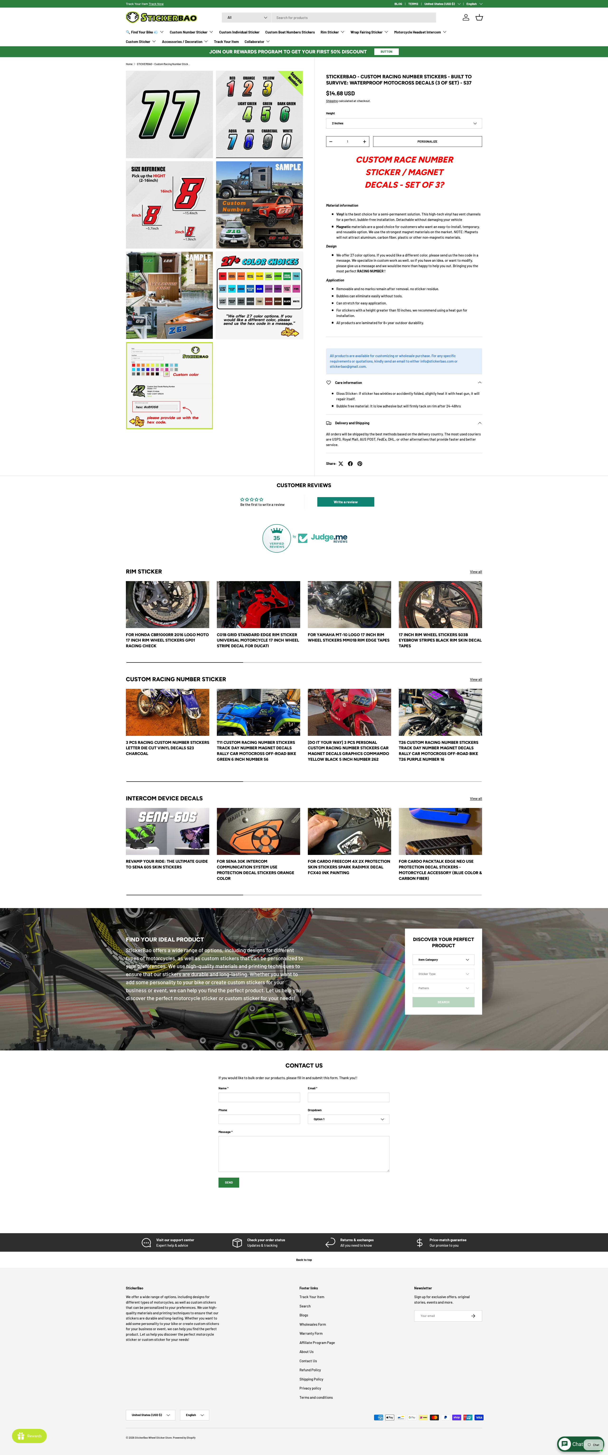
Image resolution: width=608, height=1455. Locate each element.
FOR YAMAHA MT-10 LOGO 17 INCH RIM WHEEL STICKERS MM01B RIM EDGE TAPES (349, 637)
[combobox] (329, 18)
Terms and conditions (316, 1397)
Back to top (304, 1260)
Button (386, 51)
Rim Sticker (330, 32)
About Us (306, 1351)
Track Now (156, 4)
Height (330, 113)
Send (229, 1182)
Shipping (332, 101)
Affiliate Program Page (317, 1342)
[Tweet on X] (341, 463)
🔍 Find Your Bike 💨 (142, 32)
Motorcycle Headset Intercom (417, 32)
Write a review (346, 501)
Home (129, 63)
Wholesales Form (312, 1324)
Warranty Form (311, 1333)
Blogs (303, 1315)
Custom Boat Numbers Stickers (290, 32)
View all (476, 571)
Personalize (427, 141)
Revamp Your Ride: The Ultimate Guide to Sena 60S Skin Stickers (167, 864)
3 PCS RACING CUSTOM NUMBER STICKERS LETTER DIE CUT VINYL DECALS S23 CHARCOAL (167, 748)
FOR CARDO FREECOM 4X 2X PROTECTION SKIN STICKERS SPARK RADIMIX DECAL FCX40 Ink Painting (349, 867)
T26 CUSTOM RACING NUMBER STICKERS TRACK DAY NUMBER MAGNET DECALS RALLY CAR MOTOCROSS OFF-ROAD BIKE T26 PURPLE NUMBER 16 (438, 751)
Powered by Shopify (184, 1437)
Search (305, 1306)
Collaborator (254, 41)
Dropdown (315, 1110)
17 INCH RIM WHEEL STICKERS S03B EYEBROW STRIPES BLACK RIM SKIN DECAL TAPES (440, 640)
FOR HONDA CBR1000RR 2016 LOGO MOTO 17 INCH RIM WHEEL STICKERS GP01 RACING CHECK (167, 640)
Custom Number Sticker (189, 32)
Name (222, 1088)
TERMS (413, 4)
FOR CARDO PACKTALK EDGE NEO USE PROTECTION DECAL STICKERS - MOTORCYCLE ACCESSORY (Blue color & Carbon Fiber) (440, 870)
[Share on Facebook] (350, 463)
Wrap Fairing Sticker (367, 32)
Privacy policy (310, 1388)
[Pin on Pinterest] (360, 463)
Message (224, 1132)
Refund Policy (310, 1370)
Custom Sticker (138, 41)
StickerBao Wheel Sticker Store (153, 1437)
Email (311, 1088)
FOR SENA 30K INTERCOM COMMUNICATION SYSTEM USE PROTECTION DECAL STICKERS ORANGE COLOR (255, 870)
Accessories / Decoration (182, 41)
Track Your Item (226, 41)
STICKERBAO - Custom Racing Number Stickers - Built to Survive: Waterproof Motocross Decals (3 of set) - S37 (163, 63)
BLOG (398, 4)
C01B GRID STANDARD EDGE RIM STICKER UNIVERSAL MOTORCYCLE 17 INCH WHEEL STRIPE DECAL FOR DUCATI (258, 640)
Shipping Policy (311, 1379)
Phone (222, 1110)
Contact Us (308, 1361)
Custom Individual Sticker (239, 32)
